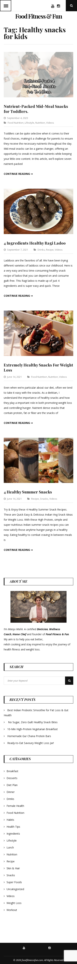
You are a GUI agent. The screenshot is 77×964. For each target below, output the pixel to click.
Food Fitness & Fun (38, 16)
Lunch (10, 847)
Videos (50, 122)
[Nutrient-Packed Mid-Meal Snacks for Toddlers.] (38, 96)
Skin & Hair (13, 868)
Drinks (41, 249)
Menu (5, 5)
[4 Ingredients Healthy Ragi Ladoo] (38, 233)
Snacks (44, 498)
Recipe (50, 249)
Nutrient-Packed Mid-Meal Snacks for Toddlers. (36, 109)
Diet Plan (12, 785)
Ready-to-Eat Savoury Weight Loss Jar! (30, 743)
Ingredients (13, 833)
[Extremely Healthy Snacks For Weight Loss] (38, 355)
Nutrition (40, 122)
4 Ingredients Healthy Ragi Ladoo (35, 243)
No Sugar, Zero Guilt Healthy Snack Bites (32, 722)
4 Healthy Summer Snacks (28, 491)
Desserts (12, 778)
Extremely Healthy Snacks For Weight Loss (38, 367)
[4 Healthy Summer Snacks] (38, 482)
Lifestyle (29, 122)
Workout (12, 910)
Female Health (15, 806)
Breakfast (12, 771)
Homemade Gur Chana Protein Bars (29, 736)
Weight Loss (14, 903)
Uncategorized (15, 889)
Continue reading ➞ (18, 174)
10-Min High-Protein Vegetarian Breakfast (32, 729)
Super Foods (14, 882)
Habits (10, 819)
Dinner (11, 792)
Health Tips (13, 826)
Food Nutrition (16, 122)
